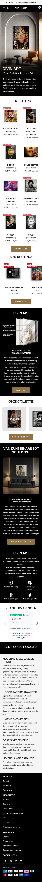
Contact (6, 781)
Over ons (6, 804)
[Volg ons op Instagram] (10, 860)
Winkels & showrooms (11, 827)
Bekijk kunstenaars (21, 542)
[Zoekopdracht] (8, 8)
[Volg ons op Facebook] (5, 860)
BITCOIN (10, 165)
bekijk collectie (21, 437)
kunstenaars (10, 570)
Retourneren (7, 790)
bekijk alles (21, 249)
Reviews (6, 799)
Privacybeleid (8, 841)
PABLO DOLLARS (31, 199)
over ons (21, 576)
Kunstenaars (7, 822)
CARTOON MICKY (10, 129)
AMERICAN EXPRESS (14, 287)
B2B (4, 818)
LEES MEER (21, 390)
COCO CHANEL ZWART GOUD (31, 130)
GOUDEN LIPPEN (31, 165)
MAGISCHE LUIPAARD (11, 200)
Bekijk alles (21, 301)
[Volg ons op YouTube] (21, 860)
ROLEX (31, 235)
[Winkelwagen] (38, 8)
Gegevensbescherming (12, 850)
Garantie (6, 837)
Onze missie (7, 808)
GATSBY (10, 235)
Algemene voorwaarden (12, 845)
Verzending (7, 785)
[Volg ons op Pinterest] (16, 860)
